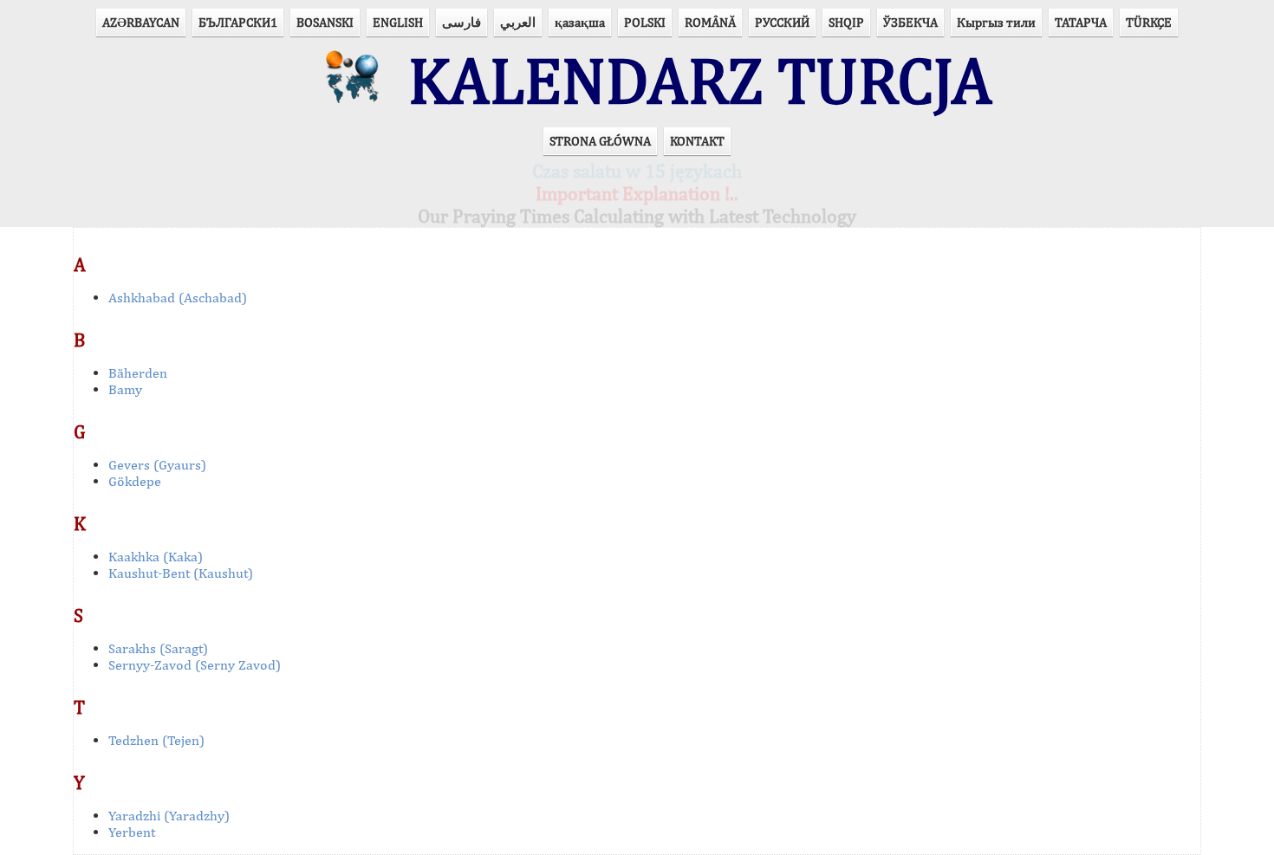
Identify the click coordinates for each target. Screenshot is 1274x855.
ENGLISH (398, 22)
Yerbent (131, 832)
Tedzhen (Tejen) (156, 740)
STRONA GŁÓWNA (600, 140)
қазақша (580, 22)
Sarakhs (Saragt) (158, 648)
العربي (518, 22)
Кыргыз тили (996, 22)
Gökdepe (134, 481)
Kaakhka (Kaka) (155, 556)
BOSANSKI (325, 22)
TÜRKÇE (1149, 22)
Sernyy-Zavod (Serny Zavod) (194, 665)
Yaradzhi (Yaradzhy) (169, 815)
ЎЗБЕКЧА (910, 22)
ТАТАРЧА (1081, 22)
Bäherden (137, 373)
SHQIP (846, 22)
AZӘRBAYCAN (140, 22)
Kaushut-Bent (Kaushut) (180, 573)
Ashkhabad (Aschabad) (177, 297)
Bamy (125, 389)
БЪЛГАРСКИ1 (237, 22)
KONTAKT (697, 140)
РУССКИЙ (782, 22)
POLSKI (645, 22)
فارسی (461, 22)
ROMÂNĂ (710, 22)
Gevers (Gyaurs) (157, 465)
